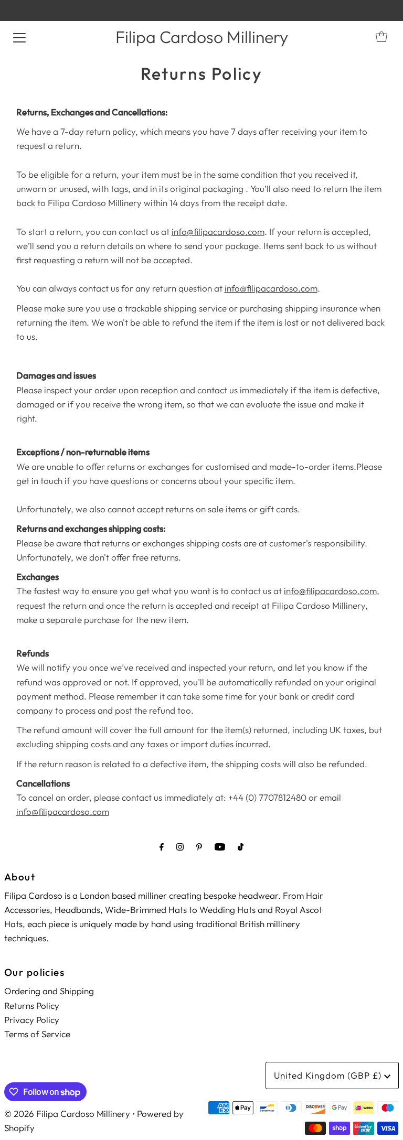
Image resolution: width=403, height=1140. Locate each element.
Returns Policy (31, 1005)
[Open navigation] (19, 37)
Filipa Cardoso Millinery (201, 36)
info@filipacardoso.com (218, 231)
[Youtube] (220, 847)
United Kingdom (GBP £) (329, 1075)
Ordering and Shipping (49, 990)
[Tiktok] (240, 847)
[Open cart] (381, 36)
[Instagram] (180, 847)
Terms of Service (37, 1033)
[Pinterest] (199, 847)
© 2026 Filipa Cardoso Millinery (67, 1113)
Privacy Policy (31, 1019)
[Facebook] (162, 847)
